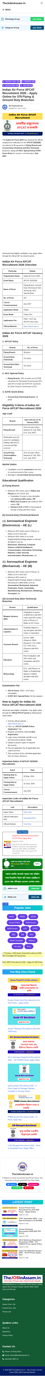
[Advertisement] (22, 55)
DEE (13, 935)
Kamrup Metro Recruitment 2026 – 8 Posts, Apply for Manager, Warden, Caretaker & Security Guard (22, 1088)
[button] (41, 3)
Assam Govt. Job (8, 1304)
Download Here (30, 818)
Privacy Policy (7, 1335)
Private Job (6, 1312)
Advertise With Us (11, 1359)
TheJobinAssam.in (13, 3)
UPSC (35, 929)
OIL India (17, 946)
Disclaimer (6, 1332)
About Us (5, 1328)
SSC (25, 929)
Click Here (28, 812)
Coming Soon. (16, 1351)
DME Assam (31, 923)
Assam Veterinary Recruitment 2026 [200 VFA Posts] (30, 1231)
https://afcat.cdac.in (15, 724)
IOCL (29, 946)
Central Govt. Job (9, 1308)
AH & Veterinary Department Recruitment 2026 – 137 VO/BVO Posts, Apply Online (30, 1242)
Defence (31, 941)
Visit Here (27, 824)
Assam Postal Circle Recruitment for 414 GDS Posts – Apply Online (29, 1210)
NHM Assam (12, 929)
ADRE (33, 917)
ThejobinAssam (17, 106)
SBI (22, 935)
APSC (11, 917)
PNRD (22, 917)
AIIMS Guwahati (16, 941)
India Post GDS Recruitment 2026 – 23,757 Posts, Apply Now (25, 837)
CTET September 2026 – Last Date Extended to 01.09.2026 (30, 1220)
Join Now (37, 19)
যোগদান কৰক (35, 888)
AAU (31, 935)
